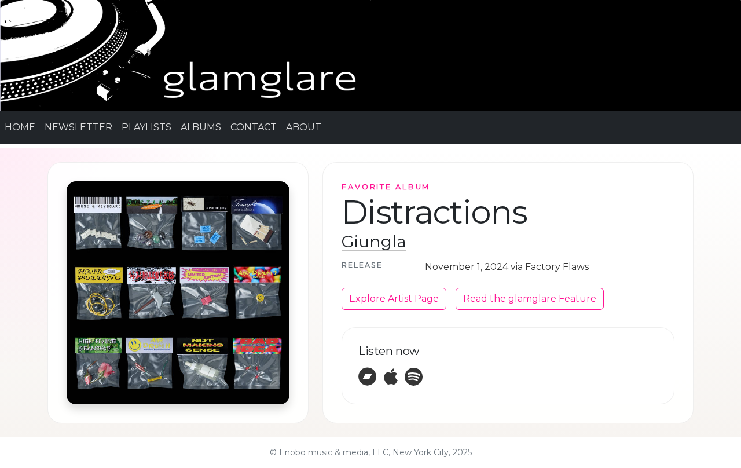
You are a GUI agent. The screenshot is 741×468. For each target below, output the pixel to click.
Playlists (146, 127)
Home (20, 127)
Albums (201, 127)
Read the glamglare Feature (529, 298)
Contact (253, 127)
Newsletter (78, 127)
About (303, 127)
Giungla (374, 241)
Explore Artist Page (394, 298)
